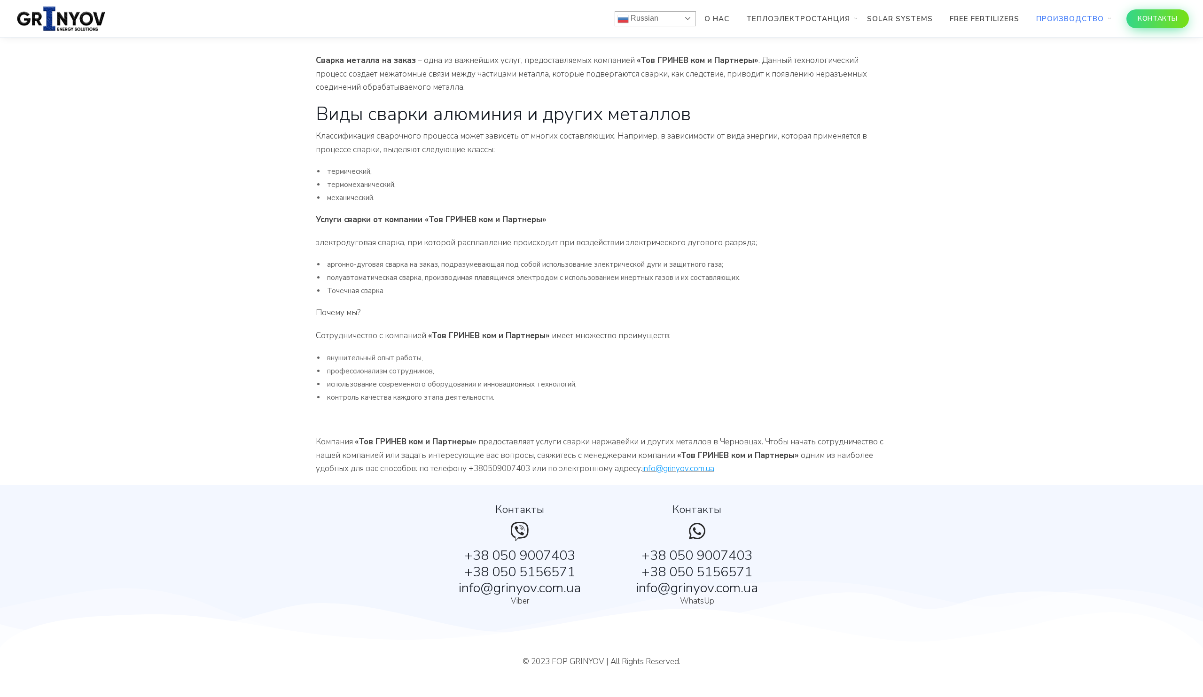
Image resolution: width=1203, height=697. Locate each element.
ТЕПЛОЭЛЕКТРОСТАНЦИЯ (798, 18)
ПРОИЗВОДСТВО (1070, 18)
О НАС (716, 18)
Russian (643, 18)
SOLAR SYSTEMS (900, 18)
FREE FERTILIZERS (984, 18)
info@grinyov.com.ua (678, 468)
